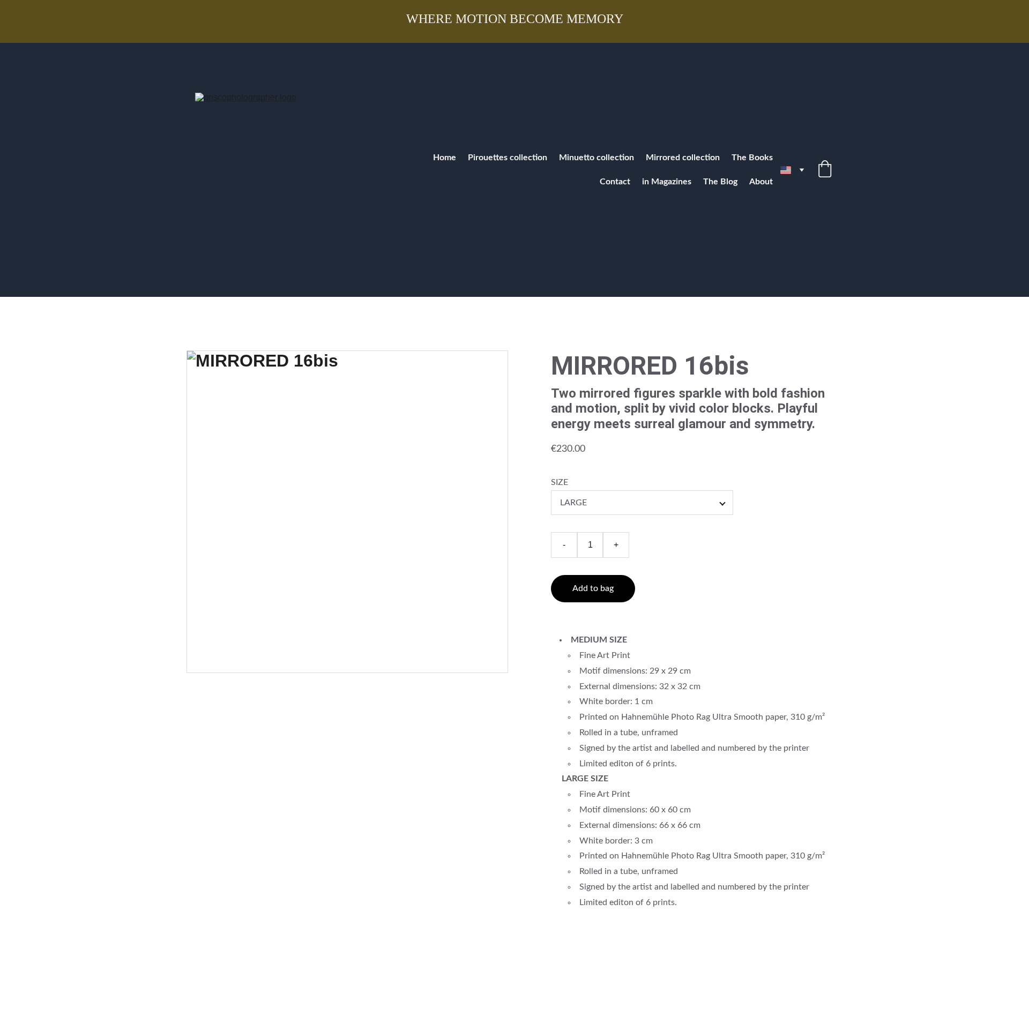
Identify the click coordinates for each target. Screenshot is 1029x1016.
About (761, 181)
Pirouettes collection (507, 157)
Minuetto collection (596, 157)
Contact (615, 181)
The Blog (720, 181)
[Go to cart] (825, 170)
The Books (752, 157)
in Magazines (666, 181)
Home (444, 157)
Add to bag (593, 588)
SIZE (559, 482)
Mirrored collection (683, 157)
